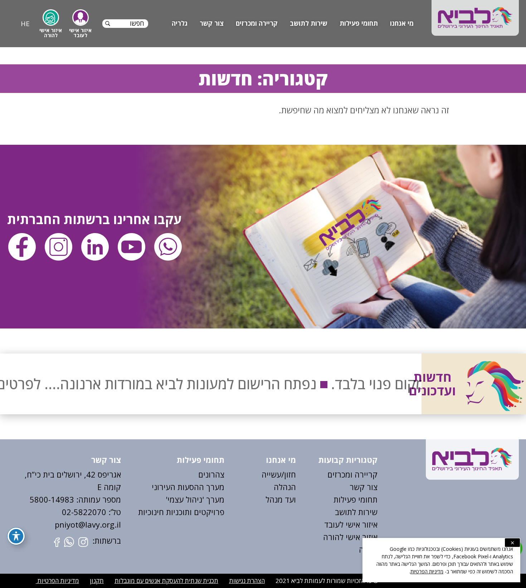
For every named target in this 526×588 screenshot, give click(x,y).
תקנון (97, 581)
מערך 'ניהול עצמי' (195, 499)
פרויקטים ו (207, 512)
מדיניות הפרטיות (57, 581)
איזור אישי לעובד (351, 524)
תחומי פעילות (359, 23)
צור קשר (212, 23)
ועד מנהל (281, 499)
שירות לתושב (308, 23)
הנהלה (285, 486)
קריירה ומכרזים (257, 23)
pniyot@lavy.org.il (88, 524)
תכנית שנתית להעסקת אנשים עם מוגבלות (166, 581)
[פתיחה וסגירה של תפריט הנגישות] (16, 536)
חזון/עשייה (279, 474)
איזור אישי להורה (350, 537)
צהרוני (213, 474)
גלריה (179, 23)
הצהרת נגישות (247, 581)
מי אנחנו (402, 23)
